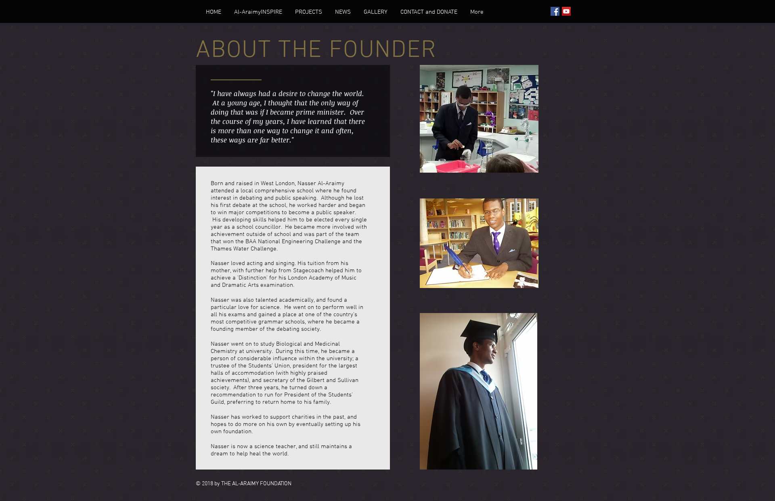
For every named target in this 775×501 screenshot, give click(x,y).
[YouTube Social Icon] (566, 11)
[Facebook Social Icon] (555, 11)
